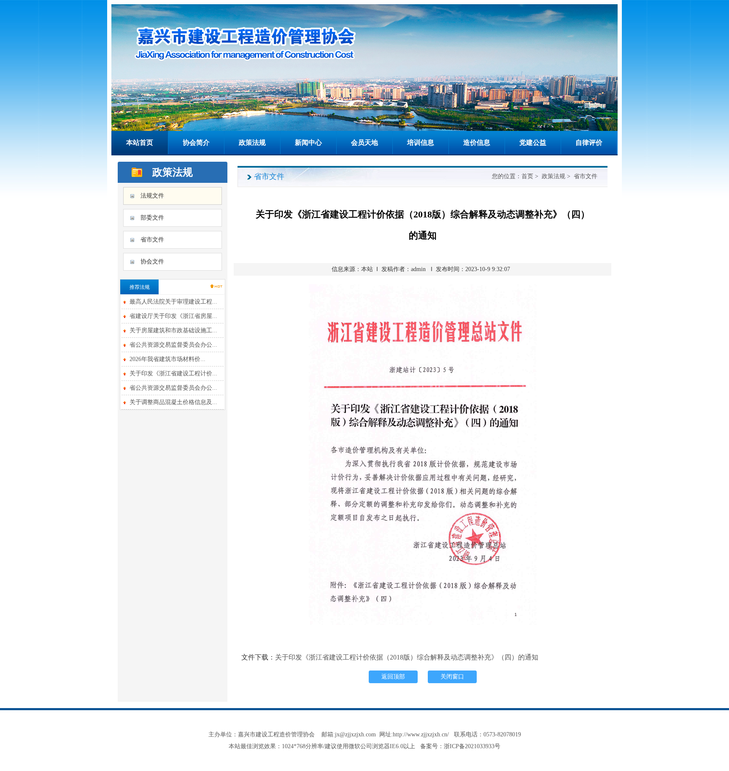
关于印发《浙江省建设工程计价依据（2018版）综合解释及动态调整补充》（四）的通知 (406, 657)
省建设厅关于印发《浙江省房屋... (173, 316)
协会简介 (196, 142)
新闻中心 (308, 142)
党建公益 (532, 142)
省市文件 (152, 239)
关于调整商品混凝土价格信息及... (173, 402)
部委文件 (152, 217)
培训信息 (420, 142)
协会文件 (152, 261)
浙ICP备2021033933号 (472, 746)
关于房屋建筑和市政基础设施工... (173, 330)
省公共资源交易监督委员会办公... (173, 345)
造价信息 (476, 142)
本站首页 (139, 142)
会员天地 (364, 142)
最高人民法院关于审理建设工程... (173, 302)
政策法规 (252, 142)
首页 (527, 176)
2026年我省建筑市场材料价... (167, 359)
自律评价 (588, 142)
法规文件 (152, 196)
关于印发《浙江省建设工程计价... (173, 373)
